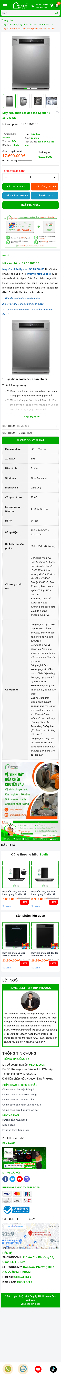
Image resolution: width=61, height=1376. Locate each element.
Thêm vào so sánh (13, 170)
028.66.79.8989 (41, 4)
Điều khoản (8, 1124)
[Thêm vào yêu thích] (57, 112)
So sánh (6, 906)
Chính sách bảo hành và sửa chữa (21, 1104)
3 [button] (32, 88)
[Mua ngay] (29, 874)
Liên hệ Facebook (17, 195)
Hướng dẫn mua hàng (14, 1119)
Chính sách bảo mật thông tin (18, 1089)
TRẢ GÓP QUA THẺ (45, 186)
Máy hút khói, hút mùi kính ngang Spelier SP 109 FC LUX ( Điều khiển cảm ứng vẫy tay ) (15, 893)
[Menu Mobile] (5, 5)
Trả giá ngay (31, 205)
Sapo (37, 1304)
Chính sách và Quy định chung (19, 1094)
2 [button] (28, 88)
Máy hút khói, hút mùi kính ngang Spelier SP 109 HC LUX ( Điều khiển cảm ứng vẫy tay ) (44, 893)
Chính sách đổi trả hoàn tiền (18, 1099)
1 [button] (25, 88)
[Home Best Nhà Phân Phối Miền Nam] (20, 5)
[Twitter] (12, 1179)
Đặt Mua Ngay (16, 186)
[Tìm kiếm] (56, 13)
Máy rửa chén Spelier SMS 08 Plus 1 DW (13, 954)
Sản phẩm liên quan (30, 915)
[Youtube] (20, 1179)
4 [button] (35, 88)
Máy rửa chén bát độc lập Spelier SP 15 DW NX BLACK (44, 954)
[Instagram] (27, 1179)
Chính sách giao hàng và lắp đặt (20, 1110)
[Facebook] (5, 1179)
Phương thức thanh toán (16, 1130)
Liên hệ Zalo (44, 195)
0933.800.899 (41, 8)
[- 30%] (16, 874)
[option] (30, 62)
